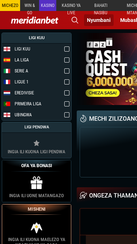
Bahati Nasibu (100, 7)
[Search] (74, 20)
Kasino (47, 5)
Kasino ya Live (71, 7)
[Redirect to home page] (34, 20)
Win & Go (29, 7)
